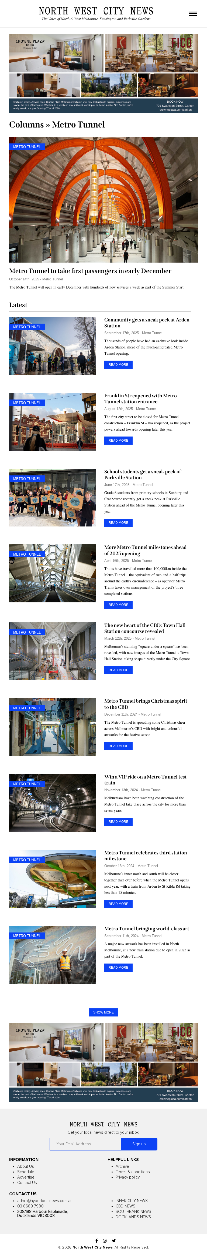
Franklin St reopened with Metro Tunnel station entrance (140, 399)
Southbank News (133, 1212)
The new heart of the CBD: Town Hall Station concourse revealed (145, 628)
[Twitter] (114, 1241)
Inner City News (132, 1201)
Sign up (139, 1144)
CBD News (125, 1206)
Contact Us (27, 1183)
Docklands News (133, 1217)
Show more (103, 1012)
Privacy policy (128, 1177)
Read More (118, 365)
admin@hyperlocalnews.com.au (45, 1201)
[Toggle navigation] (192, 14)
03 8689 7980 (30, 1206)
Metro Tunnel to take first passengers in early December (90, 271)
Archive (122, 1167)
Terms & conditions (133, 1172)
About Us (25, 1167)
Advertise (25, 1177)
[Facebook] (96, 1241)
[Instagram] (105, 1241)
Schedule (25, 1172)
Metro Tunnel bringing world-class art (146, 929)
